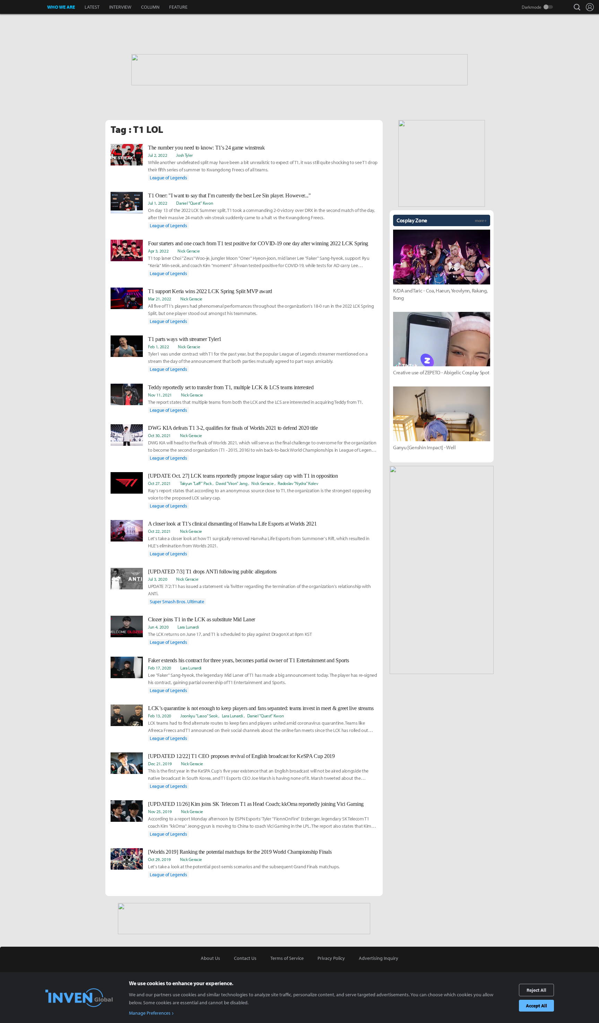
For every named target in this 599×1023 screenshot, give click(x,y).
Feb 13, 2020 (159, 715)
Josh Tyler (184, 155)
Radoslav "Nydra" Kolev (298, 483)
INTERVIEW (120, 7)
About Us (210, 958)
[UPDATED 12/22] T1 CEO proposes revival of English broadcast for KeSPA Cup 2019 (241, 756)
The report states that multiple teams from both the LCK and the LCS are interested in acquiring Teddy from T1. (255, 402)
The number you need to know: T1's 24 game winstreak (206, 148)
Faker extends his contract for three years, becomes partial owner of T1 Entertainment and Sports (248, 660)
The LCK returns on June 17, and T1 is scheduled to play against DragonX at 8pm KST (230, 634)
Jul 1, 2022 (157, 203)
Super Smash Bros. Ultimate (177, 601)
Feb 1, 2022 (158, 346)
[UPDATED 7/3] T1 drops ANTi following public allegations (212, 571)
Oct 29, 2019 (159, 859)
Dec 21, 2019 (160, 763)
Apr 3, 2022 (158, 251)
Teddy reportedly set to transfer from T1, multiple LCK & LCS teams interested (230, 387)
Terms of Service (287, 958)
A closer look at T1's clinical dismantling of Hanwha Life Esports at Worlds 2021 (232, 524)
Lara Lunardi (188, 627)
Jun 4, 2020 (158, 627)
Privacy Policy (331, 958)
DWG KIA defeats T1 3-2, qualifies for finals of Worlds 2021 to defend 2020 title (233, 428)
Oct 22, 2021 (159, 531)
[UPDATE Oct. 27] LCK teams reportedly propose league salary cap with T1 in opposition (243, 476)
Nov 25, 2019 (160, 811)
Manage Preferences (150, 1013)
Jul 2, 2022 (157, 155)
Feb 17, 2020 (159, 668)
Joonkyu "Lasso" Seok (199, 715)
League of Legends (168, 177)
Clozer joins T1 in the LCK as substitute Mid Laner (201, 619)
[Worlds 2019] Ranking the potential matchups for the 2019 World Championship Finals (239, 852)
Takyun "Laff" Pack (195, 483)
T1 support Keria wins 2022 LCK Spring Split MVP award (210, 291)
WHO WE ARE (61, 7)
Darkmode (531, 7)
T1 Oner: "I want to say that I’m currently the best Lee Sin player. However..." (229, 195)
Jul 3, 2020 (157, 579)
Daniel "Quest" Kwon (194, 203)
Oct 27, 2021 (159, 483)
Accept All (536, 1006)
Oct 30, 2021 (159, 435)
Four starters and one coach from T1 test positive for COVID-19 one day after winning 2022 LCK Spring (258, 243)
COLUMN (150, 7)
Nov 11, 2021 (160, 395)
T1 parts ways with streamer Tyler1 (185, 339)
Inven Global (23, 7)
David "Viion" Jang (231, 483)
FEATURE (178, 7)
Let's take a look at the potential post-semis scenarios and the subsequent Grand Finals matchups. (244, 866)
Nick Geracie (188, 251)
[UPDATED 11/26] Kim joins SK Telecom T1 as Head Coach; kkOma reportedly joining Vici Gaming (256, 804)
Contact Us (245, 958)
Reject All (536, 990)
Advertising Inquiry (378, 958)
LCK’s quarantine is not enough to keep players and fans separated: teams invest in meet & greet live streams (260, 708)
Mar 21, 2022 (159, 298)
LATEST (92, 7)
